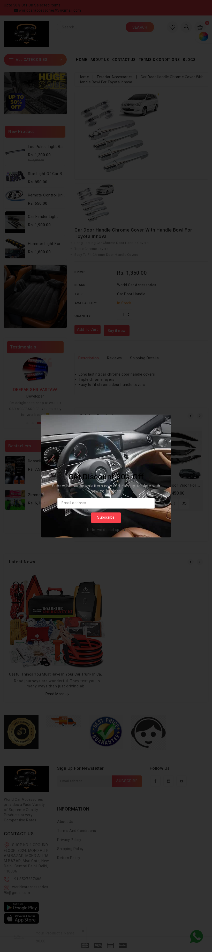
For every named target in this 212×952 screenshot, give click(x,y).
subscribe (106, 517)
